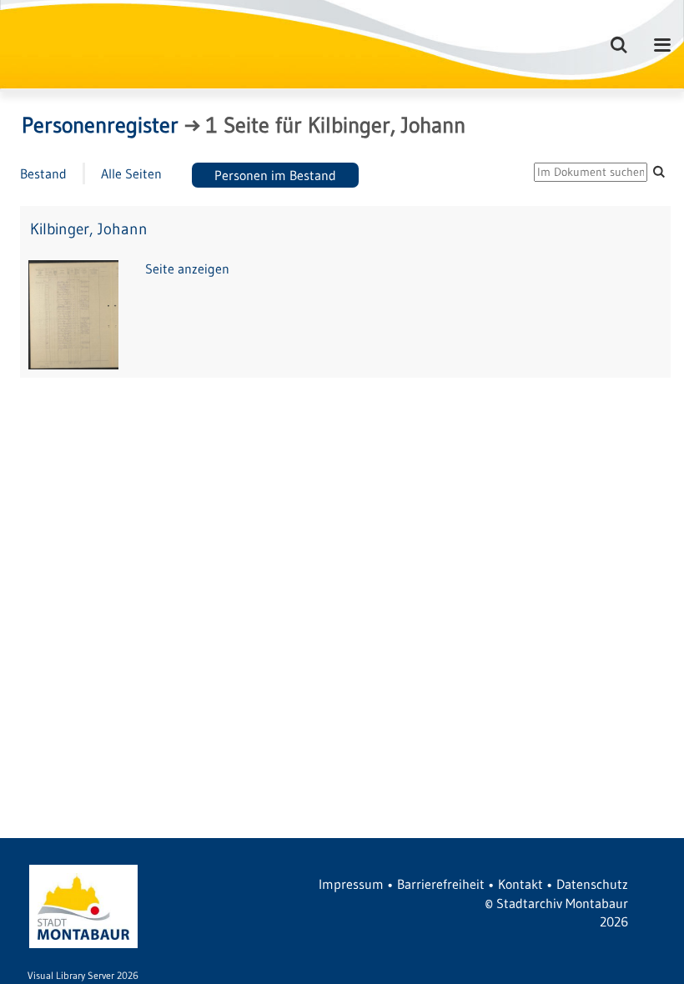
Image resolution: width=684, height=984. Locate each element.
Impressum (351, 884)
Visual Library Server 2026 (83, 975)
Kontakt (520, 884)
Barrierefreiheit (441, 884)
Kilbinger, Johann (89, 228)
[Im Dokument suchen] (659, 171)
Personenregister (100, 125)
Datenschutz (592, 884)
